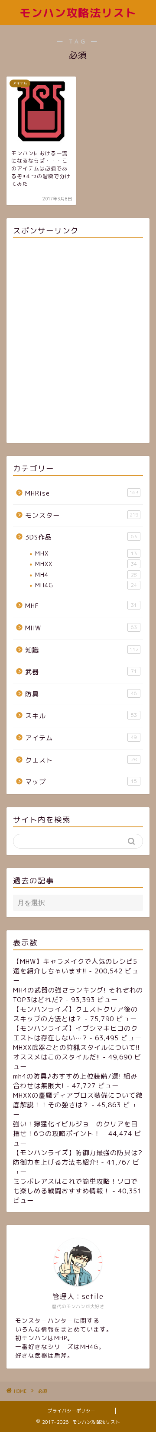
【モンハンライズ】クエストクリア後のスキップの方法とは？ (75, 1014)
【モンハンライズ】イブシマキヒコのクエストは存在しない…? (75, 1033)
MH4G (86, 585)
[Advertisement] (78, 342)
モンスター (82, 515)
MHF (81, 605)
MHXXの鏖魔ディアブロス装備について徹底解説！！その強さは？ (78, 1100)
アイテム (81, 738)
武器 (81, 671)
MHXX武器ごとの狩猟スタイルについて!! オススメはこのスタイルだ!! (76, 1052)
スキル (81, 715)
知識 (82, 650)
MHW (81, 628)
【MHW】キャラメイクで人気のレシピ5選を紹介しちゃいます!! (75, 966)
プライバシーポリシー (71, 1411)
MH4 (86, 574)
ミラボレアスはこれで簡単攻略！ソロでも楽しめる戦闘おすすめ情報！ (75, 1186)
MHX (86, 553)
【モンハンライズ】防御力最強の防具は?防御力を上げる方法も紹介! (78, 1157)
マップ (81, 781)
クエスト (81, 760)
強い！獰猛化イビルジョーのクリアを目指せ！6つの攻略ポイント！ (75, 1128)
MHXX (86, 563)
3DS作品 (81, 537)
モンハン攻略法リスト (78, 13)
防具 (81, 694)
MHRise (82, 493)
